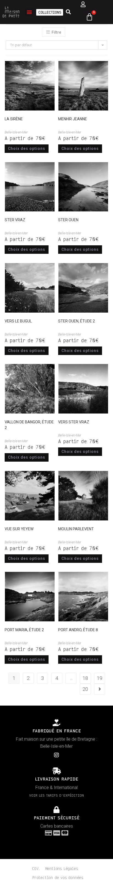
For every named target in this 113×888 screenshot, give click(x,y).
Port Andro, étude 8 (78, 630)
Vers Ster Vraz (73, 422)
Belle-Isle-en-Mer (16, 132)
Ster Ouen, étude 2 (76, 321)
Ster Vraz (15, 220)
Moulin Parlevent (76, 529)
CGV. (35, 869)
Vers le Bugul (18, 321)
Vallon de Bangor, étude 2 (29, 425)
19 (99, 678)
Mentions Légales (61, 869)
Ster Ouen (68, 220)
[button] (29, 12)
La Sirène (14, 119)
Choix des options (26, 148)
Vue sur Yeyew (19, 529)
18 (85, 678)
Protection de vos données (57, 878)
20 (85, 689)
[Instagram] (56, 755)
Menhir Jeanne (72, 119)
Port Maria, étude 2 (24, 630)
